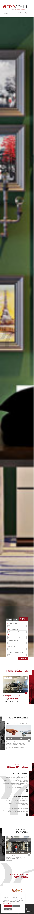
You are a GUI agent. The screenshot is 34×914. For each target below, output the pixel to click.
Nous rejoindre (7, 12)
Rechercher (23, 658)
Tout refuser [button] (16, 906)
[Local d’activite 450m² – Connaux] (26, 693)
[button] (2, 337)
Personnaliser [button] (8, 909)
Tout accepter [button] (8, 906)
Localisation (13, 629)
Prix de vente (13, 635)
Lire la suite (22, 748)
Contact (5, 15)
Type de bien (13, 623)
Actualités (6, 13)
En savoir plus (7, 903)
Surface (12, 646)
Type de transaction (16, 652)
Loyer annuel (13, 641)
